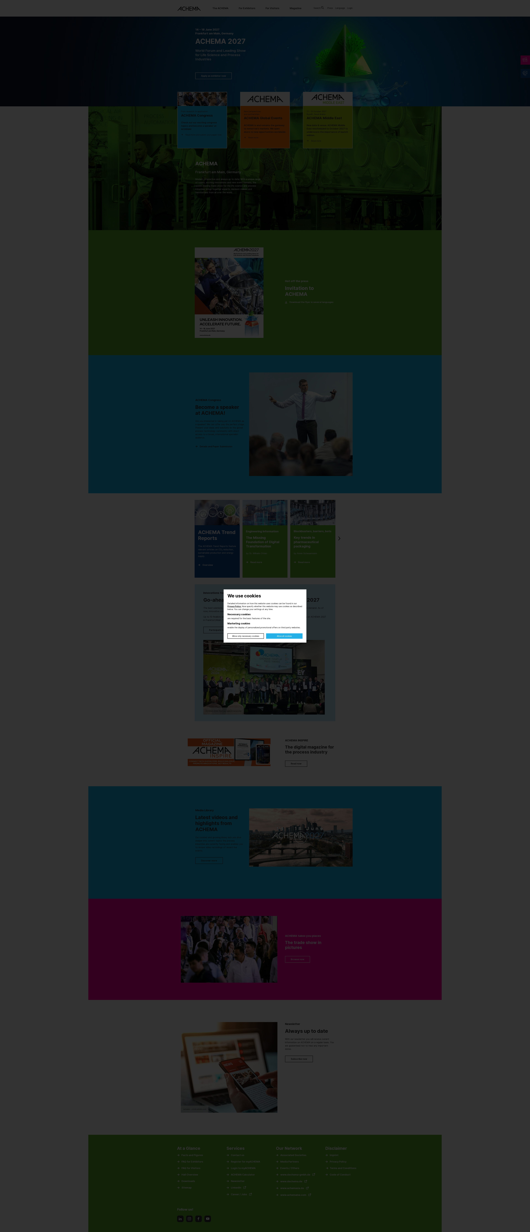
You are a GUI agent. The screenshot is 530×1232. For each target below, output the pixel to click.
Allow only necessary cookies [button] (245, 636)
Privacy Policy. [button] (234, 606)
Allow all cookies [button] (284, 636)
